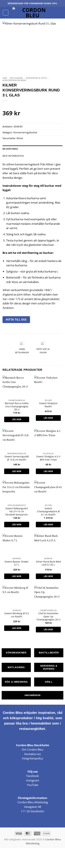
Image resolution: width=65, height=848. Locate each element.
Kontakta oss (32, 754)
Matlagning (16, 78)
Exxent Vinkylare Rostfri (48, 405)
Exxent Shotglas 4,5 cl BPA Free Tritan (48, 458)
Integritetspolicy (32, 758)
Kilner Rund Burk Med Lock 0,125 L (48, 563)
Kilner (19, 138)
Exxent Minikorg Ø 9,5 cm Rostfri (16, 615)
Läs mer (17, 419)
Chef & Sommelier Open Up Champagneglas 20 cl (48, 616)
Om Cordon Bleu (32, 749)
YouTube (32, 785)
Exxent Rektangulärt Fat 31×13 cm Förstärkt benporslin (16, 511)
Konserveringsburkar (14, 80)
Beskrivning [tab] (10, 149)
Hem (4, 78)
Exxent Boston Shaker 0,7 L (17, 563)
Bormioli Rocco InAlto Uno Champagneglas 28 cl (16, 406)
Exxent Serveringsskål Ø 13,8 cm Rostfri (17, 458)
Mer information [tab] (13, 156)
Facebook (32, 776)
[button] (5, 12)
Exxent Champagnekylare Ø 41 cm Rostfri (48, 511)
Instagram (32, 780)
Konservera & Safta (36, 78)
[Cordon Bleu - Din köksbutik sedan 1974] (32, 13)
